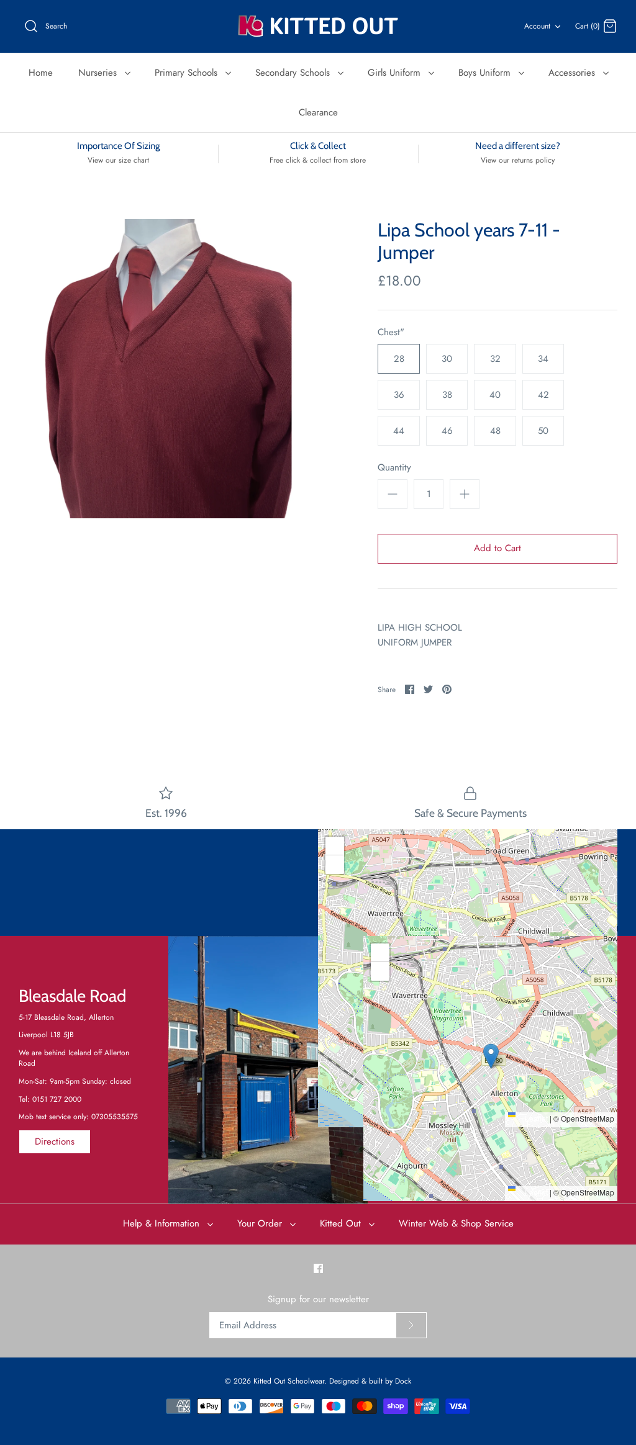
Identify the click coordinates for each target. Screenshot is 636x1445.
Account (537, 26)
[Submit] (411, 1325)
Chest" (391, 332)
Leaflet (535, 1118)
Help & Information (162, 1223)
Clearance (318, 112)
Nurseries (99, 72)
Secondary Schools (294, 72)
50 (543, 431)
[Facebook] (318, 1268)
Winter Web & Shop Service (456, 1223)
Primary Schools (187, 72)
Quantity (394, 467)
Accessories (573, 72)
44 (398, 431)
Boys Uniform (486, 72)
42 (543, 395)
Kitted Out (342, 1223)
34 (543, 359)
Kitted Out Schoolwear (288, 1381)
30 (447, 359)
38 (447, 395)
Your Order (261, 1223)
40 (495, 395)
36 (399, 395)
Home (41, 72)
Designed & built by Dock (370, 1381)
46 (447, 431)
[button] (468, 965)
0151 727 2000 (56, 1099)
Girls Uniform (396, 72)
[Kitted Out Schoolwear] (318, 26)
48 (495, 431)
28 (399, 359)
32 (495, 359)
